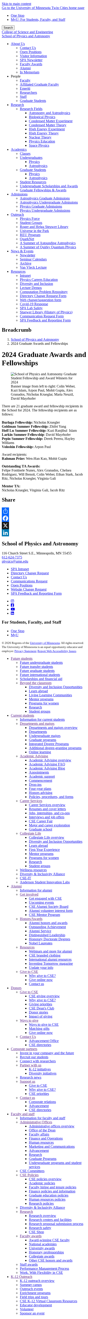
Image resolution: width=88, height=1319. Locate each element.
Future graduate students (37, 671)
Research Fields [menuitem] (31, 109)
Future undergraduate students (41, 662)
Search (8, 27)
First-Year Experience (44, 850)
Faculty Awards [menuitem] (31, 64)
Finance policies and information (52, 1191)
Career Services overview (47, 805)
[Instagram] (12, 601)
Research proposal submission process (56, 1224)
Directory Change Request (30, 573)
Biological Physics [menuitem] (42, 117)
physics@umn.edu (15, 561)
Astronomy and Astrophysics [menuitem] (49, 113)
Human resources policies (47, 1199)
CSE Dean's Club (41, 1008)
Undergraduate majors (44, 736)
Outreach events (31, 1289)
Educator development (36, 1305)
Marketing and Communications (52, 1146)
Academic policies (42, 1183)
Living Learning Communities (50, 695)
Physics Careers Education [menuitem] (39, 280)
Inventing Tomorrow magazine (51, 963)
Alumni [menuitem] (25, 68)
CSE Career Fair (41, 821)
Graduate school (40, 829)
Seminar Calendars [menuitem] (33, 259)
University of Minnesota (45, 643)
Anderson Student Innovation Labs (45, 882)
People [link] (16, 76)
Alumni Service (40, 931)
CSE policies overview (45, 1179)
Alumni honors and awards (48, 923)
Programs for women (44, 703)
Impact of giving (40, 1016)
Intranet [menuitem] (25, 275)
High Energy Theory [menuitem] (44, 133)
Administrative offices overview (51, 1126)
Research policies (41, 1203)
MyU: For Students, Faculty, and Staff (38, 19)
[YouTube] (13, 609)
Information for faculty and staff (42, 1118)
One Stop (17, 15)
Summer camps (31, 1285)
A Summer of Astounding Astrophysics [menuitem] (48, 243)
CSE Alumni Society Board (48, 906)
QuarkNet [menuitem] (27, 239)
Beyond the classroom (35, 683)
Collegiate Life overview (46, 837)
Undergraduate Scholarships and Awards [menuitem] (49, 186)
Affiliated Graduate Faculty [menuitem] (39, 84)
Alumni (16, 886)
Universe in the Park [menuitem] (34, 231)
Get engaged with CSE (45, 898)
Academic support (42, 776)
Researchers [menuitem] (28, 92)
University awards (42, 1248)
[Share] (44, 511)
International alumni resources (50, 959)
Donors (16, 988)
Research (35, 707)
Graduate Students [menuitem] (33, 101)
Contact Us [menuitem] (28, 48)
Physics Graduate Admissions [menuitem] (41, 206)
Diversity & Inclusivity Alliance (42, 874)
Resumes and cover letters (47, 809)
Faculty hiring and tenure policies (52, 1187)
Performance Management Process (44, 1268)
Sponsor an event (32, 1313)
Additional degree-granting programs (55, 748)
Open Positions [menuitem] (31, 52)
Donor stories (38, 1012)
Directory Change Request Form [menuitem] (43, 296)
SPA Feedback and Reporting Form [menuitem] (45, 320)
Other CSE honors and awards (50, 1260)
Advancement (39, 1106)
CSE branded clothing (44, 955)
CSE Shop (36, 1232)
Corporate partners (24, 1049)
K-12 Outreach (21, 1277)
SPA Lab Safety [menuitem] (31, 308)
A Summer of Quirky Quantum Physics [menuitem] (48, 247)
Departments (38, 732)
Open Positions (21, 585)
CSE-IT (25, 878)
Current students (22, 715)
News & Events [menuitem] (22, 251)
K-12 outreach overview (37, 1281)
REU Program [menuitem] (30, 235)
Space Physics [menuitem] (39, 145)
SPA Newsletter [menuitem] (31, 60)
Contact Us (19, 577)
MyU (15, 635)
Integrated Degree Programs (49, 744)
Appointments (39, 772)
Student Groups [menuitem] (31, 223)
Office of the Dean (42, 1130)
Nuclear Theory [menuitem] (40, 137)
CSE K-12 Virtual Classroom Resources (48, 1301)
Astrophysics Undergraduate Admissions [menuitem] (49, 202)
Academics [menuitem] (19, 149)
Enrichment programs (35, 1293)
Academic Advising (34, 756)
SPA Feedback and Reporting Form (36, 593)
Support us (27, 1081)
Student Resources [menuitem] (33, 182)
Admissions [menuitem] (19, 194)
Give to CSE (29, 972)
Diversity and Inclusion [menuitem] (36, 284)
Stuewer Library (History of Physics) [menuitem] (46, 312)
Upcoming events (41, 902)
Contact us (36, 984)
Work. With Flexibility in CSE (41, 1272)
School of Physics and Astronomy (26, 36)
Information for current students (42, 719)
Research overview (42, 1216)
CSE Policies (29, 1175)
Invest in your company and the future (47, 1053)
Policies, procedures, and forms (51, 797)
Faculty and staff (23, 1114)
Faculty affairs (39, 1134)
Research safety (40, 1228)
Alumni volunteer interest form (51, 911)
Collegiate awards (41, 1256)
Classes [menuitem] (25, 153)
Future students (21, 658)
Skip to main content (16, 4)
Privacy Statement (25, 651)
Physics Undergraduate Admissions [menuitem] (45, 210)
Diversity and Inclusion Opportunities (55, 687)
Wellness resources (33, 870)
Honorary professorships (46, 1252)
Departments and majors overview (53, 728)
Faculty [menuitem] (25, 80)
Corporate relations (42, 1102)
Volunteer (27, 1309)
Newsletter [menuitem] (27, 255)
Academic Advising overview (50, 760)
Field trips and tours (34, 1297)
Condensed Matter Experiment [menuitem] (50, 121)
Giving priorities (40, 1004)
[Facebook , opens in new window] (44, 518)
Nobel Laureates (40, 943)
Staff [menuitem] (23, 97)
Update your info (41, 967)
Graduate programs (42, 740)
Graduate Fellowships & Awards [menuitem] (43, 190)
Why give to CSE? (42, 976)
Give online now (41, 980)
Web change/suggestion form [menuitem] (40, 300)
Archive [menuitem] (25, 263)
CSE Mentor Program (44, 915)
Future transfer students (36, 667)
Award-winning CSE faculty (49, 1240)
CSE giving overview (44, 996)
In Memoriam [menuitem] (29, 72)
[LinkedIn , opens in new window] (44, 532)
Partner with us (30, 1065)
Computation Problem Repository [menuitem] (44, 292)
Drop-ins (35, 784)
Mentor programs (41, 699)
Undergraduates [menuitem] (31, 158)
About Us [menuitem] (18, 44)
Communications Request (29, 581)
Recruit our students (34, 1057)
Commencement (40, 780)
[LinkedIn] (12, 613)
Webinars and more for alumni (50, 951)
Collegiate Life (30, 833)
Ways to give (29, 1020)
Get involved (29, 894)
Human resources (41, 1142)
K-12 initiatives (40, 1069)
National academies (43, 1244)
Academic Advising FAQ (47, 764)
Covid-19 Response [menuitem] (34, 304)
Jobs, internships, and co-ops (49, 813)
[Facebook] (12, 605)
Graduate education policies (48, 1195)
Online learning (40, 752)
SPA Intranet (20, 569)
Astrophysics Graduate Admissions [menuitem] (45, 198)
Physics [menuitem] (34, 162)
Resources (27, 947)
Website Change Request (28, 589)
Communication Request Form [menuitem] (42, 316)
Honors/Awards (31, 919)
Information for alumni (36, 890)
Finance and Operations (46, 1138)
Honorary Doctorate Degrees (49, 939)
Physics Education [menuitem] (42, 141)
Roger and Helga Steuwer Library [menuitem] (44, 227)
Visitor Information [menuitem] (33, 56)
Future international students (40, 675)
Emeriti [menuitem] (25, 88)
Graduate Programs (42, 1159)
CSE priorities (39, 1094)
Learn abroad (38, 691)
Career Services (31, 801)
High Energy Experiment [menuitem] (47, 129)
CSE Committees (32, 1171)
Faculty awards (31, 1236)
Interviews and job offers (46, 817)
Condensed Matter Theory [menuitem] (47, 125)
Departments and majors (37, 723)
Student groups (39, 711)
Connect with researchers (38, 1061)
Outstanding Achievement (47, 927)
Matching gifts (39, 1028)
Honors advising (40, 793)
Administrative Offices (36, 1122)
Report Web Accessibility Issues (56, 651)
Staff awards (29, 1264)
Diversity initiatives (42, 1073)
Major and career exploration (49, 825)
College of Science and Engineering (27, 32)
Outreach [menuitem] (17, 214)
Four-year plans (40, 789)
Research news (30, 1077)
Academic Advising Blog (47, 768)
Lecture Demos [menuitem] (31, 288)
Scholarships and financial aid (41, 679)
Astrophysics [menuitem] (38, 166)
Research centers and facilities (50, 1220)
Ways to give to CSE (44, 1024)
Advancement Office (44, 1041)
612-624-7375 (12, 557)
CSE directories (40, 1045)
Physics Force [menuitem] (30, 219)
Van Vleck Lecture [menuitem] (33, 267)
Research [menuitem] (17, 105)
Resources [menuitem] (18, 271)
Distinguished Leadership (47, 935)
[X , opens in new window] (44, 525)
